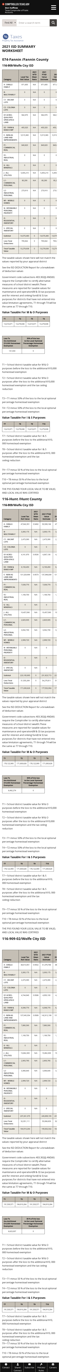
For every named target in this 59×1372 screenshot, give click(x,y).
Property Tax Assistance (12, 40)
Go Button (53, 22)
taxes (15, 36)
